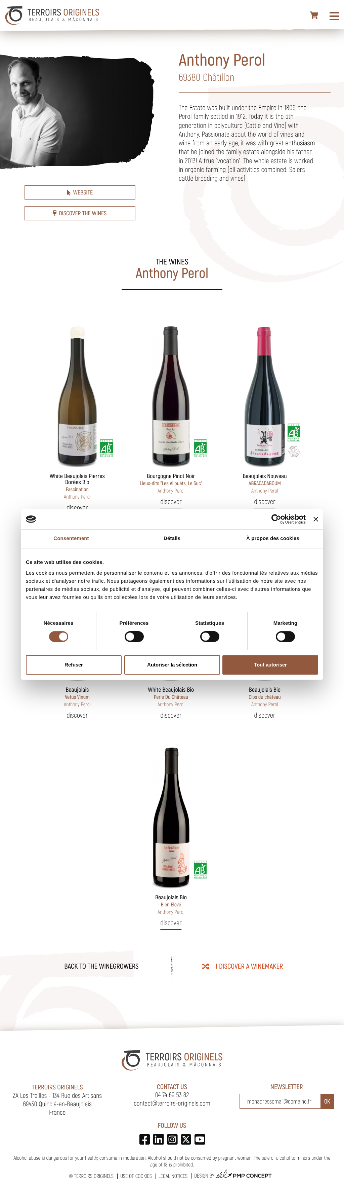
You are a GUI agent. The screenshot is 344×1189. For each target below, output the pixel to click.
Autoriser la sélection (172, 665)
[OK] (327, 1101)
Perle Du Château (171, 696)
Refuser (73, 665)
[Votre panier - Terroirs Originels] (314, 15)
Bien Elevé (171, 904)
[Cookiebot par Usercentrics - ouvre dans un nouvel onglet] (276, 519)
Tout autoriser (270, 665)
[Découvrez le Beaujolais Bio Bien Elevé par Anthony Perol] (171, 817)
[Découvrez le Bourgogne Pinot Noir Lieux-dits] (171, 396)
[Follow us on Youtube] (200, 1139)
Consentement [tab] (71, 538)
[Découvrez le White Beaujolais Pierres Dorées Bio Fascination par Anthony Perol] (77, 396)
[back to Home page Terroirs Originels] (52, 15)
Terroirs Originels (94, 1176)
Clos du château (265, 696)
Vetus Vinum (77, 696)
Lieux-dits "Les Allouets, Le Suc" (171, 483)
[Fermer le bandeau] (315, 519)
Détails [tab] (172, 538)
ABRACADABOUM (265, 483)
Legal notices (173, 1176)
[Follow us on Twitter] (186, 1139)
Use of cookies (136, 1176)
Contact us (172, 1086)
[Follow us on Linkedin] (158, 1139)
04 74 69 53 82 (172, 1094)
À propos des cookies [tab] (272, 538)
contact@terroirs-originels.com (172, 1103)
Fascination (77, 486)
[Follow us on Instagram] (172, 1139)
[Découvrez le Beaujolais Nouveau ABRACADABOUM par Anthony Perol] (264, 396)
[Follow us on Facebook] (145, 1139)
